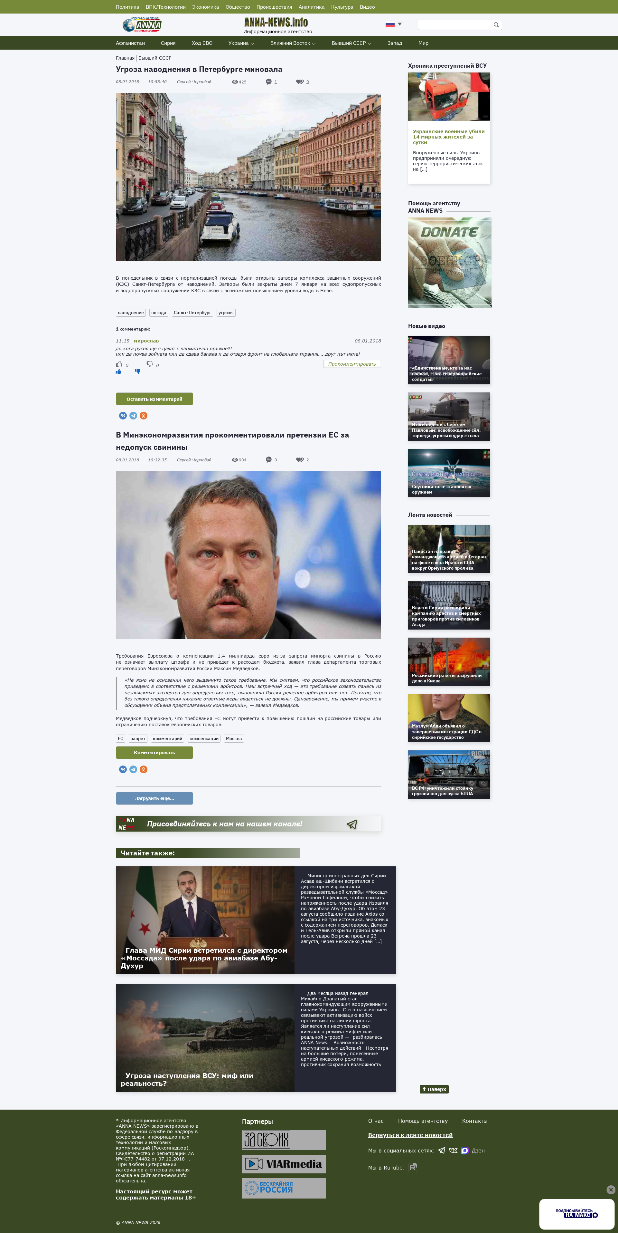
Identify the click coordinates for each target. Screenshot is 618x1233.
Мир (423, 43)
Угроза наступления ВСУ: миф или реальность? (187, 1079)
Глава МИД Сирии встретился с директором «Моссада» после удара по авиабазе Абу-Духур (204, 957)
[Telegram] (133, 415)
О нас (376, 1121)
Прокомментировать (352, 364)
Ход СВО (202, 43)
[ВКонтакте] (123, 415)
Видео (367, 7)
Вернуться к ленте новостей (410, 1135)
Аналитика (312, 7)
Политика (127, 7)
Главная (125, 58)
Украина (239, 43)
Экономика (205, 7)
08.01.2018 (141, 81)
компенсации (204, 738)
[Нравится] (118, 371)
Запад (395, 43)
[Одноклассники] (143, 415)
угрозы (226, 312)
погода (158, 312)
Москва (234, 738)
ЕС (120, 738)
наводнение (131, 312)
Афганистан (130, 43)
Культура (342, 7)
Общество (238, 7)
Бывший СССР (349, 43)
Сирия (168, 43)
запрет (138, 738)
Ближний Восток (290, 43)
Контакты (475, 1121)
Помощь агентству (423, 1121)
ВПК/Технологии (166, 7)
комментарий (167, 738)
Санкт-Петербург (192, 312)
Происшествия (274, 7)
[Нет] (137, 371)
